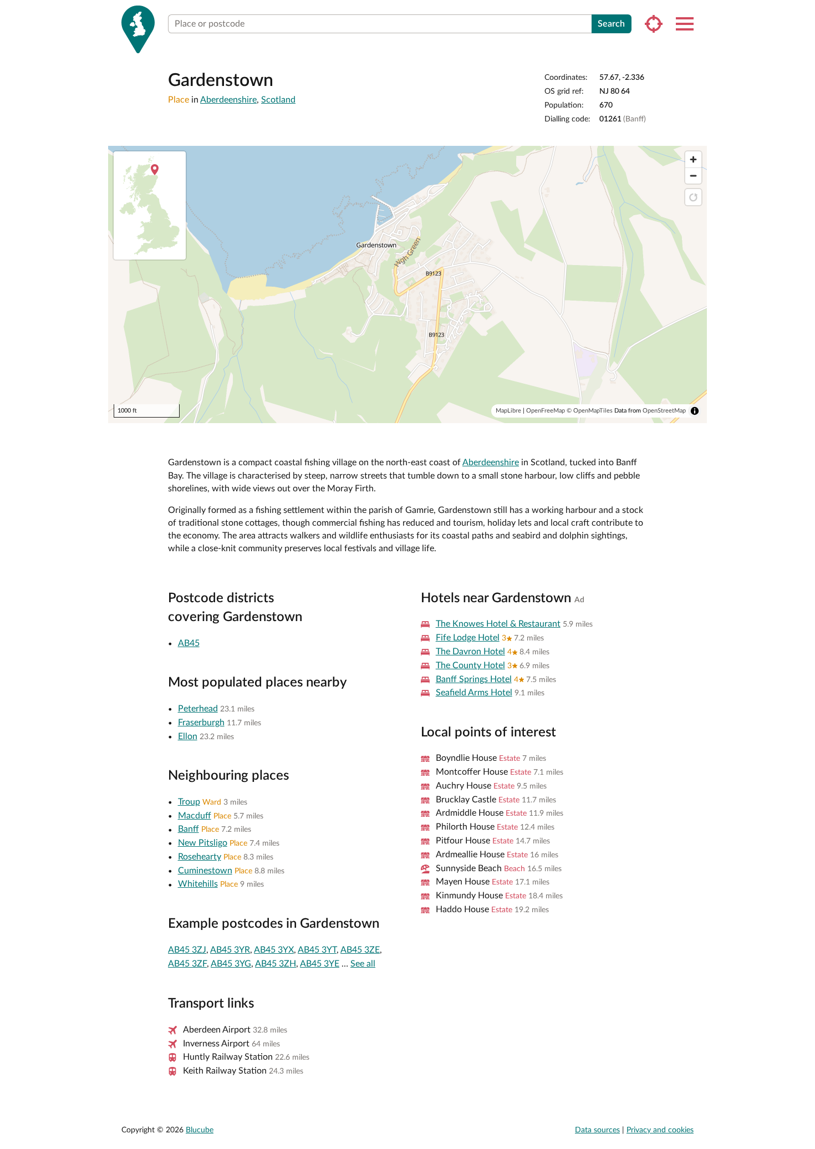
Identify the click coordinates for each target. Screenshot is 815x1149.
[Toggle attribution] (694, 411)
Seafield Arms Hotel (474, 692)
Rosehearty (199, 856)
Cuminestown (205, 870)
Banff (188, 829)
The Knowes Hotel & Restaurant (498, 623)
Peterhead (198, 708)
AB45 (189, 643)
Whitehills (198, 883)
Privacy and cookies (660, 1130)
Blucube (199, 1130)
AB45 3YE (319, 963)
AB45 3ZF (187, 963)
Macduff (194, 815)
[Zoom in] (693, 159)
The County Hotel (470, 665)
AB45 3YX (274, 949)
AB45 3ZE (360, 949)
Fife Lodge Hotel (468, 637)
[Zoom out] (693, 175)
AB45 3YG (231, 963)
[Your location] (654, 24)
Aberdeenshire (228, 99)
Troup (189, 801)
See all (362, 963)
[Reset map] (693, 197)
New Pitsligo (202, 842)
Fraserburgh (201, 722)
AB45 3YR (230, 949)
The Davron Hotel (470, 651)
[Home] (138, 29)
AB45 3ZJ (187, 949)
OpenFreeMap (545, 411)
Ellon (187, 736)
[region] (407, 284)
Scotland (278, 99)
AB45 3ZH (275, 963)
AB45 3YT (317, 949)
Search (611, 23)
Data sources (597, 1130)
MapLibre (508, 411)
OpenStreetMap (664, 411)
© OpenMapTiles (590, 411)
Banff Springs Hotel (474, 679)
